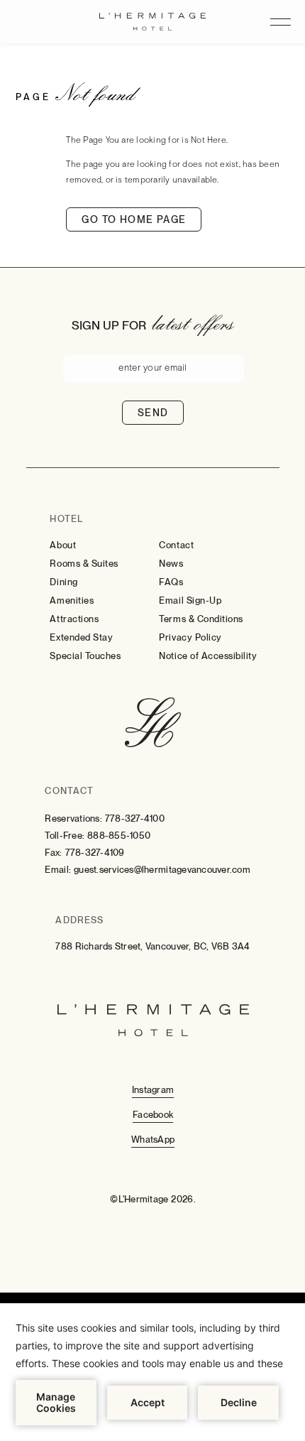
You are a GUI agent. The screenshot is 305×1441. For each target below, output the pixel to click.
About (63, 545)
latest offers (193, 322)
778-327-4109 (95, 852)
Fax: (53, 852)
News (171, 563)
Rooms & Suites (84, 563)
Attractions (74, 619)
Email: (58, 869)
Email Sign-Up (190, 600)
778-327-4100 (135, 818)
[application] (152, 1372)
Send (153, 412)
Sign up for (109, 325)
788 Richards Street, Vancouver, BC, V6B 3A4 (152, 946)
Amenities (72, 600)
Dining (63, 582)
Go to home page (134, 219)
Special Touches (85, 656)
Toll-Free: (64, 835)
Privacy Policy (190, 637)
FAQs (171, 582)
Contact (176, 545)
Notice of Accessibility (208, 656)
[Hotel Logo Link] (153, 723)
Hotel (66, 518)
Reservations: (73, 818)
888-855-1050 (118, 835)
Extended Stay (81, 637)
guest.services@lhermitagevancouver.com (162, 869)
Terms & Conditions (201, 619)
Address (79, 920)
